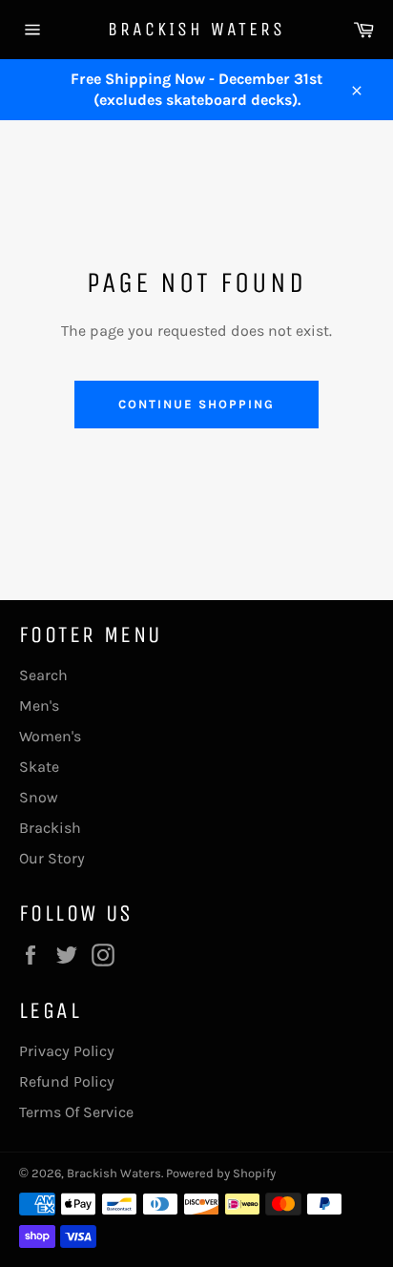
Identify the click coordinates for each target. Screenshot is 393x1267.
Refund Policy (66, 1081)
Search (43, 675)
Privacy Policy (66, 1051)
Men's (39, 705)
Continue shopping (196, 404)
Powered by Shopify (221, 1173)
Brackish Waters (196, 29)
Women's (50, 736)
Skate (39, 767)
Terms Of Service (76, 1112)
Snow (38, 797)
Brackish (50, 828)
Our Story (52, 858)
